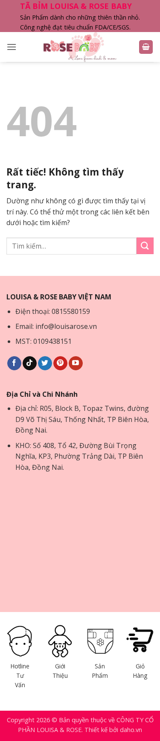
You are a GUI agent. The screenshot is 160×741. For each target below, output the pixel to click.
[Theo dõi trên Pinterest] (60, 363)
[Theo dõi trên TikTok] (30, 363)
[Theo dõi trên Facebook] (14, 363)
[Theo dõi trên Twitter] (45, 363)
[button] (11, 46)
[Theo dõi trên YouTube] (76, 363)
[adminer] (80, 47)
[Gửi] (145, 245)
